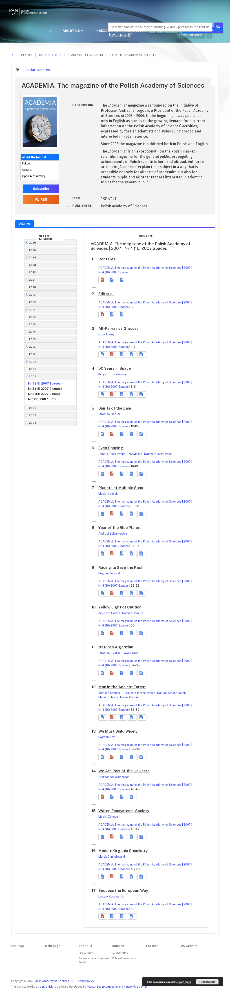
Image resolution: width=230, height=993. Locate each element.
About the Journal (34, 157)
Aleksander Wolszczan (113, 777)
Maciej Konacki (108, 493)
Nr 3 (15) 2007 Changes (45, 388)
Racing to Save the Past (120, 567)
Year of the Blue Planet (119, 527)
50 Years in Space (114, 368)
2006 (32, 408)
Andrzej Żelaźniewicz (112, 533)
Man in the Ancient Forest (122, 687)
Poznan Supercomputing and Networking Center (117, 986)
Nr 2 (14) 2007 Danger (44, 394)
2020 (32, 287)
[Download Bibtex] (122, 280)
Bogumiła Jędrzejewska (140, 693)
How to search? (120, 34)
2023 (32, 264)
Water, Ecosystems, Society (123, 811)
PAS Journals (86, 953)
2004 (33, 422)
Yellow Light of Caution (120, 607)
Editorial (106, 294)
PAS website (188, 946)
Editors (26, 163)
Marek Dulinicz (108, 697)
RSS (43, 200)
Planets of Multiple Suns (120, 487)
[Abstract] (102, 354)
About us (72, 30)
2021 (32, 279)
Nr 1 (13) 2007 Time (42, 399)
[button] (102, 280)
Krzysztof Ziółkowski (112, 374)
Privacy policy (85, 981)
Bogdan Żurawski (110, 573)
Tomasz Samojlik (110, 693)
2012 (32, 346)
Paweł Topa (130, 653)
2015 (32, 324)
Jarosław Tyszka (109, 653)
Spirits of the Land (115, 408)
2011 (32, 354)
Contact (27, 169)
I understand (207, 982)
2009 (32, 361)
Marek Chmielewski (111, 856)
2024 (32, 257)
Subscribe (41, 189)
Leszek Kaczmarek (111, 896)
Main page (52, 946)
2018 (32, 302)
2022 (32, 272)
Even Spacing (110, 448)
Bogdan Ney (106, 737)
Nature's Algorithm (115, 647)
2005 (32, 415)
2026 (32, 242)
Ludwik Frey (106, 334)
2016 (32, 317)
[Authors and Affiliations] (141, 354)
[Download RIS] (112, 280)
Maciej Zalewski (109, 816)
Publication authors (124, 958)
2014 (32, 331)
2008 (33, 369)
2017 (32, 309)
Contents (107, 259)
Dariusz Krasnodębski (172, 693)
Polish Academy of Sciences (51, 981)
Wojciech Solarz (109, 613)
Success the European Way (123, 890)
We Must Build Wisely (117, 731)
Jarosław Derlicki (109, 414)
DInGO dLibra (48, 986)
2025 (32, 250)
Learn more (184, 982)
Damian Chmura (132, 613)
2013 (32, 339)
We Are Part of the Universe (124, 771)
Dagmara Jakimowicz (158, 454)
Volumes (24, 223)
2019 (32, 294)
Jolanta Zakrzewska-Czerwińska (120, 454)
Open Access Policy (33, 176)
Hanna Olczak (129, 697)
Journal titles (50, 55)
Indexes (103, 30)
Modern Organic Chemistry (123, 850)
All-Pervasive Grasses (118, 328)
